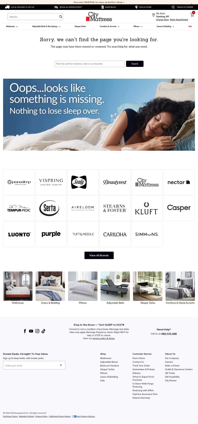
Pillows (103, 373)
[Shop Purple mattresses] (51, 234)
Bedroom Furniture (109, 365)
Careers (169, 362)
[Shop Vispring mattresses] (51, 182)
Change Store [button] (162, 19)
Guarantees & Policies (144, 369)
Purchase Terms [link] (10, 416)
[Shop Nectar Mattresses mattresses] (179, 182)
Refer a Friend (172, 365)
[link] (19, 7)
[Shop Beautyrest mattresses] (115, 182)
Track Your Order (141, 365)
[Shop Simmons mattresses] (147, 234)
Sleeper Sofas (107, 369)
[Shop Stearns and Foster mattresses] (115, 208)
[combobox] (35, 16)
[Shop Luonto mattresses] (19, 234)
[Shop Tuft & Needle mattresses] (83, 234)
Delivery (136, 373)
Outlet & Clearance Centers (179, 369)
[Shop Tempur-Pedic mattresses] (19, 208)
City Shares (170, 380)
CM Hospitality (172, 376)
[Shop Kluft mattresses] (147, 208)
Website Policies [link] (26, 416)
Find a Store (139, 358)
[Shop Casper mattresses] (179, 208)
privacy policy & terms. (104, 338)
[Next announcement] (191, 3)
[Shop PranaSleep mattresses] (19, 182)
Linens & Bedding (109, 376)
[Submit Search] (60, 16)
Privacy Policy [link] (41, 416)
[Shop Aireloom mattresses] (83, 208)
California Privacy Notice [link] (60, 416)
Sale (102, 380)
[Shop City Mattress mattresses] (147, 182)
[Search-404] (99, 115)
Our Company (172, 358)
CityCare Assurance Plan (145, 394)
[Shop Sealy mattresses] (83, 182)
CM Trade (170, 373)
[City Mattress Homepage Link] (99, 16)
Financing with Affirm (143, 390)
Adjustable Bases (109, 362)
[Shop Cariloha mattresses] (115, 234)
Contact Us (138, 362)
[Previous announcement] (6, 3)
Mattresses (105, 358)
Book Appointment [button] (179, 19)
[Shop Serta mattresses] (51, 208)
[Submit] (60, 365)
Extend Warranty (141, 397)
